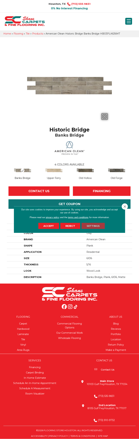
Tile (28, 33)
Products (37, 33)
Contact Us (38, 191)
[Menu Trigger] (128, 21)
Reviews (116, 328)
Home (7, 33)
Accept (48, 225)
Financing (35, 367)
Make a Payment (116, 350)
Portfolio (116, 334)
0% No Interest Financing (69, 8)
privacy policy (52, 217)
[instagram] (70, 307)
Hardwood (23, 328)
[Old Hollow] (85, 170)
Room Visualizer (34, 393)
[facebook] (64, 307)
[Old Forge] (116, 170)
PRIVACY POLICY (58, 436)
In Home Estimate (35, 377)
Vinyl (23, 344)
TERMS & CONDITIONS (82, 436)
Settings (93, 225)
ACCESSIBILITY (39, 436)
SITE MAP (103, 436)
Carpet (23, 323)
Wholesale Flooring (69, 338)
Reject (70, 225)
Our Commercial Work (69, 332)
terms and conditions (78, 217)
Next (133, 173)
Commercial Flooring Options (69, 325)
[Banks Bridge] (22, 170)
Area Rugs (23, 350)
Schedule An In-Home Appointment (34, 383)
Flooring (18, 33)
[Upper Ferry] (54, 170)
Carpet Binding (35, 372)
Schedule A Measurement (34, 388)
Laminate (23, 334)
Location (116, 339)
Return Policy (116, 344)
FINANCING (102, 191)
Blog (116, 323)
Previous (5, 173)
